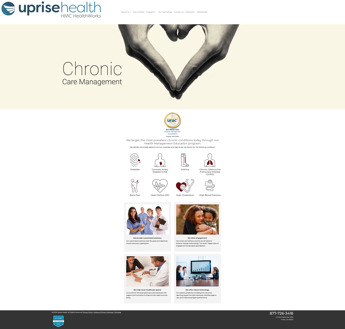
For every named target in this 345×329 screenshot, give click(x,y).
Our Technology (165, 12)
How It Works (138, 12)
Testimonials (202, 12)
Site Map (118, 312)
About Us (125, 12)
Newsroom (190, 12)
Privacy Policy (88, 312)
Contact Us (178, 12)
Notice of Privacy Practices (103, 312)
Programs (150, 12)
